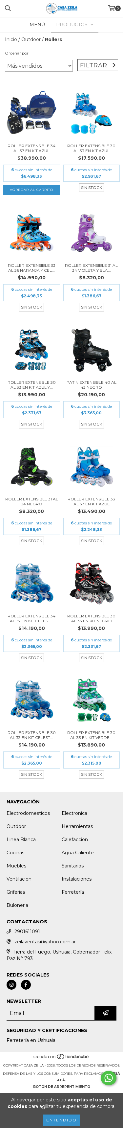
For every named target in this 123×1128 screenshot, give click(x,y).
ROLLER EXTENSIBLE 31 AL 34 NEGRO (31, 501)
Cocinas (15, 853)
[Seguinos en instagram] (11, 985)
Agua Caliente (78, 853)
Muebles (16, 866)
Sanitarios (73, 866)
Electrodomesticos (28, 813)
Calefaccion (75, 839)
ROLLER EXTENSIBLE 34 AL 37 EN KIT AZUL (31, 148)
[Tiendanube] (61, 1059)
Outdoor (31, 39)
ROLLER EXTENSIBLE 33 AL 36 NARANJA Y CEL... (31, 268)
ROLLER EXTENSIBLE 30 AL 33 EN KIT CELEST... (32, 735)
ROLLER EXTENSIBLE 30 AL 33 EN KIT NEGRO (91, 618)
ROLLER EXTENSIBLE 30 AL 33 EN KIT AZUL (91, 148)
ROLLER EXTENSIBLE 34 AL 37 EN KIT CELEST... (31, 618)
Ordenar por (17, 53)
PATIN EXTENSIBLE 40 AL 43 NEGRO (91, 385)
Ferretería (73, 892)
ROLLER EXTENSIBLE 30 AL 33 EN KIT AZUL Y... (32, 385)
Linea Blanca (21, 839)
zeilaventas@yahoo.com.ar (45, 942)
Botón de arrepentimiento (61, 1087)
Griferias (16, 892)
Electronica (74, 813)
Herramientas (77, 826)
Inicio (11, 39)
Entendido (61, 1119)
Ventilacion (19, 879)
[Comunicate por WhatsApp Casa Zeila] (108, 1078)
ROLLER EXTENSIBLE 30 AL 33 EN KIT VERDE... (91, 735)
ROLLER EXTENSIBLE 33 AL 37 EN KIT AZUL (91, 501)
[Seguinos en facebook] (26, 985)
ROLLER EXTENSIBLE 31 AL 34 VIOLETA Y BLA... (91, 268)
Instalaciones (77, 879)
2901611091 (27, 931)
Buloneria (17, 905)
